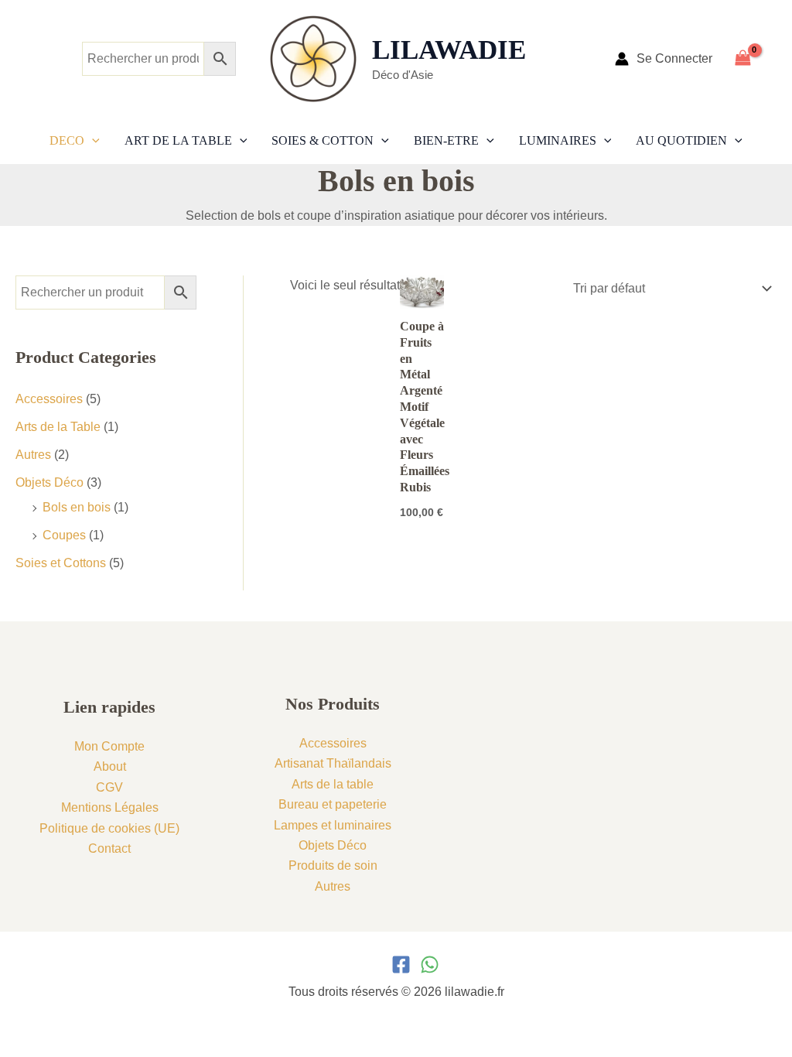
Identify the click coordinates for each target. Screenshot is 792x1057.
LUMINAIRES (557, 140)
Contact (109, 848)
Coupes (64, 535)
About (110, 766)
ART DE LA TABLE (178, 140)
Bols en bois (77, 507)
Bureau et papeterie (332, 804)
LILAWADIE (449, 50)
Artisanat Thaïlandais (333, 763)
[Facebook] (401, 964)
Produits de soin (332, 865)
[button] (92, 141)
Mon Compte (109, 746)
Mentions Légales (110, 807)
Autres (33, 454)
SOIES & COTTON (322, 140)
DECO (67, 140)
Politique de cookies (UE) (109, 828)
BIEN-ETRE (446, 140)
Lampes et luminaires (332, 825)
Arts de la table (333, 784)
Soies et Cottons (60, 563)
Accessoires (49, 398)
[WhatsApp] (429, 964)
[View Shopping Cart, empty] (752, 58)
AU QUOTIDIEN (681, 140)
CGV (109, 787)
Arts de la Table (58, 426)
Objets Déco (49, 482)
